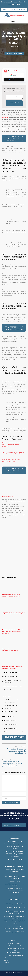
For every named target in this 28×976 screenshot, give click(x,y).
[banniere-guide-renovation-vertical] (14, 213)
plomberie (21, 128)
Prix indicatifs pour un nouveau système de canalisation (16, 751)
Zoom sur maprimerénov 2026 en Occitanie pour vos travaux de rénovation (12, 631)
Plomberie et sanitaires (14, 53)
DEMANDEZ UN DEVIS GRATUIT (14, 825)
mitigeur (5, 117)
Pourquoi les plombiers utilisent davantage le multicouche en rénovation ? (11, 444)
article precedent (19, 746)
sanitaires (18, 116)
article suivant (7, 759)
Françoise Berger (7, 496)
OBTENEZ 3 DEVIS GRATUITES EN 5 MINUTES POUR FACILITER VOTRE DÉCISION (14, 138)
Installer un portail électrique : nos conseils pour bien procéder (12, 764)
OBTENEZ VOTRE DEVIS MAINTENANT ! (14, 9)
